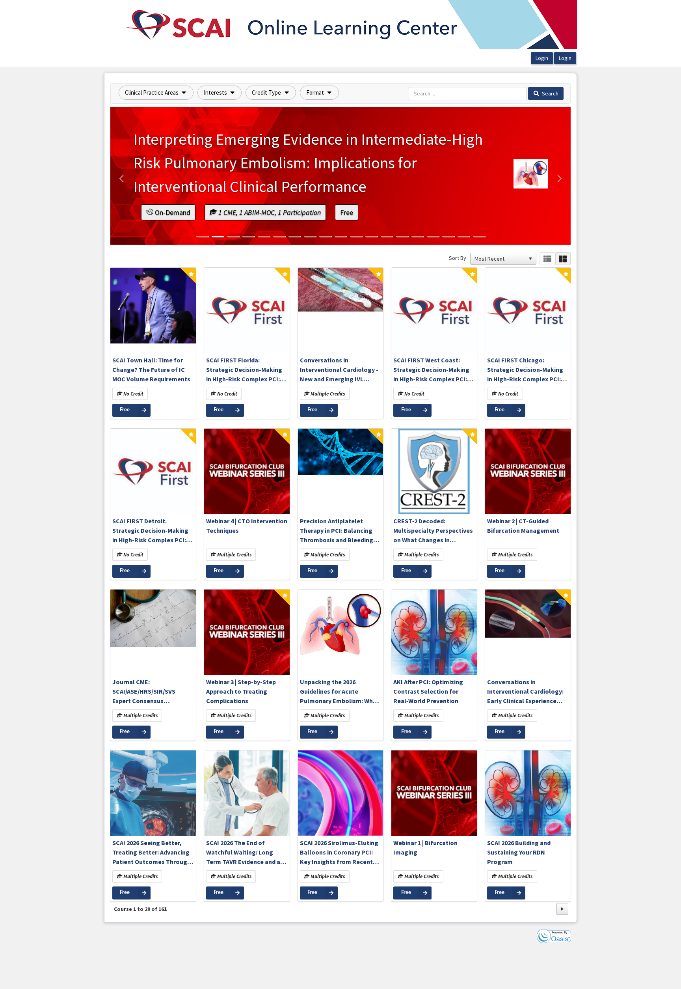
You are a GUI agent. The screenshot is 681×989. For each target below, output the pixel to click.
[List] (547, 258)
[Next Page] (562, 909)
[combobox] (499, 259)
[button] (156, 93)
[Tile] (563, 258)
